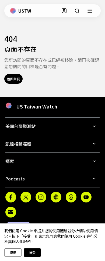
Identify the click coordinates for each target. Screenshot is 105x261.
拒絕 (13, 252)
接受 (32, 252)
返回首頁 (13, 79)
